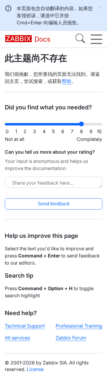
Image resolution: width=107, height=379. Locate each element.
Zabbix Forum (71, 338)
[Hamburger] (96, 39)
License (35, 369)
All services (17, 338)
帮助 (66, 81)
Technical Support (25, 326)
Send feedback (54, 203)
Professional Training (79, 326)
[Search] (80, 39)
